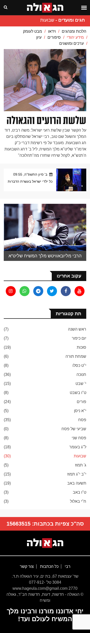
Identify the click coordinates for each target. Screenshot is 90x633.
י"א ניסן (80, 411)
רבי (67, 566)
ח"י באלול (78, 501)
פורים (81, 402)
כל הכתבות (48, 566)
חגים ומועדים (71, 20)
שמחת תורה (76, 356)
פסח (82, 420)
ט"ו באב (79, 492)
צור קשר (27, 566)
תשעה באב (76, 483)
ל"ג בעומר (77, 447)
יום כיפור (79, 338)
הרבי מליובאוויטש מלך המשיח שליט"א (45, 255)
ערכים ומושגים (71, 43)
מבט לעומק (32, 31)
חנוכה (81, 374)
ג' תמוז (80, 465)
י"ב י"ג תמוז (76, 474)
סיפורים (54, 37)
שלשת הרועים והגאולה (46, 120)
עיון (39, 37)
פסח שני (79, 438)
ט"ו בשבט (78, 392)
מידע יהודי (75, 37)
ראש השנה (77, 329)
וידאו (52, 31)
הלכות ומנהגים (74, 31)
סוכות (81, 347)
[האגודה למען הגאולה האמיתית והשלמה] (45, 542)
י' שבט (81, 383)
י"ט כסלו (79, 365)
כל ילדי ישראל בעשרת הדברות (30, 181)
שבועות (80, 456)
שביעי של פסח (74, 429)
